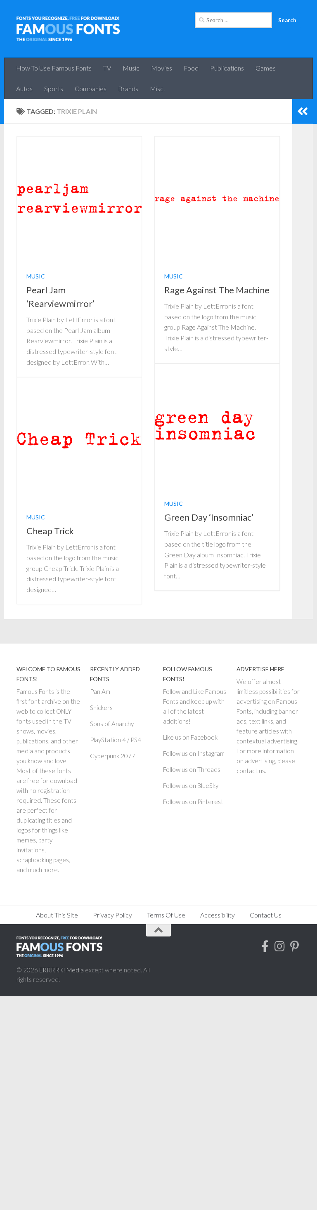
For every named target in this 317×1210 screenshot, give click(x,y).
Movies (161, 68)
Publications (227, 68)
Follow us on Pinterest (193, 801)
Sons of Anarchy (112, 723)
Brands (128, 88)
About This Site (57, 915)
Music (131, 68)
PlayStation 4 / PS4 (115, 739)
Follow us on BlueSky (190, 785)
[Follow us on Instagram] (280, 946)
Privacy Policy (112, 915)
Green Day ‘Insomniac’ (208, 517)
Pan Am (100, 691)
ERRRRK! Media (61, 970)
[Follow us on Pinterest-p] (294, 946)
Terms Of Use (166, 915)
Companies (90, 88)
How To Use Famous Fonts (54, 68)
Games (265, 68)
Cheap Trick (50, 530)
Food (191, 68)
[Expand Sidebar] (302, 111)
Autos (24, 88)
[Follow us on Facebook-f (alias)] (265, 946)
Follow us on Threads (191, 769)
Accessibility (217, 915)
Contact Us (266, 915)
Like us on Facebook (190, 737)
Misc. (157, 88)
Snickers (101, 707)
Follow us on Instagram (194, 753)
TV (107, 68)
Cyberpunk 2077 (112, 755)
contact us (251, 770)
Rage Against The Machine (217, 289)
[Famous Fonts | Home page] (68, 29)
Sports (53, 88)
